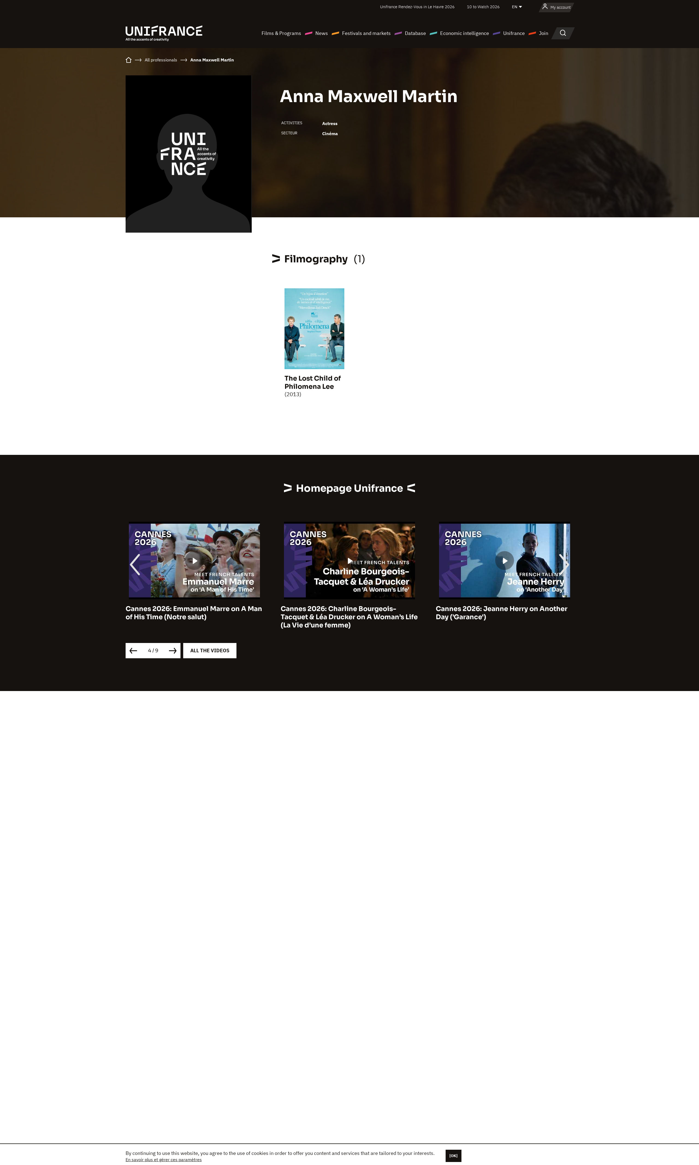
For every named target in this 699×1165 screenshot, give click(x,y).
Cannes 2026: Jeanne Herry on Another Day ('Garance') (501, 613)
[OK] (453, 1155)
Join (543, 33)
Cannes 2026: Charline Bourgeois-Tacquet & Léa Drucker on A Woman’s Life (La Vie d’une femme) (349, 617)
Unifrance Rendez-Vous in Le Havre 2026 (417, 6)
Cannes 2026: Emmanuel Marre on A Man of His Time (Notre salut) (194, 613)
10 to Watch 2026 (483, 6)
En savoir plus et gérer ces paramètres (164, 1159)
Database (415, 33)
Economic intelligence (464, 33)
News (321, 33)
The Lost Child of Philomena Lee (313, 382)
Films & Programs (281, 33)
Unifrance (514, 33)
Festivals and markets (366, 33)
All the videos (209, 650)
